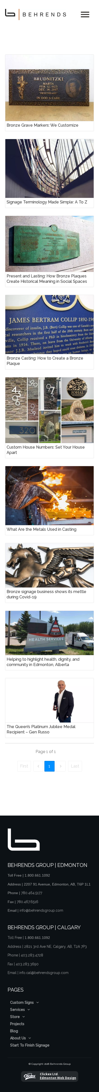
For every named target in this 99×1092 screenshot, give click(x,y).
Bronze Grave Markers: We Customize (49, 93)
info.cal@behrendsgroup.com (44, 973)
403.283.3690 (27, 964)
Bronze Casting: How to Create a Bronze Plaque (49, 332)
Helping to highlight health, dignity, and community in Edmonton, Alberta (49, 640)
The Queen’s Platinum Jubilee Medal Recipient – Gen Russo (49, 708)
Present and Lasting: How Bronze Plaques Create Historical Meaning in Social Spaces (49, 251)
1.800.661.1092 (37, 875)
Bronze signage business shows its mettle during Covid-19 (49, 573)
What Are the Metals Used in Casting (49, 500)
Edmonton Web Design (58, 1078)
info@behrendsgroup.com (41, 910)
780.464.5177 (31, 893)
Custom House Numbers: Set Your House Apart (49, 417)
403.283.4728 (32, 955)
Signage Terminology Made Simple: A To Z (49, 173)
